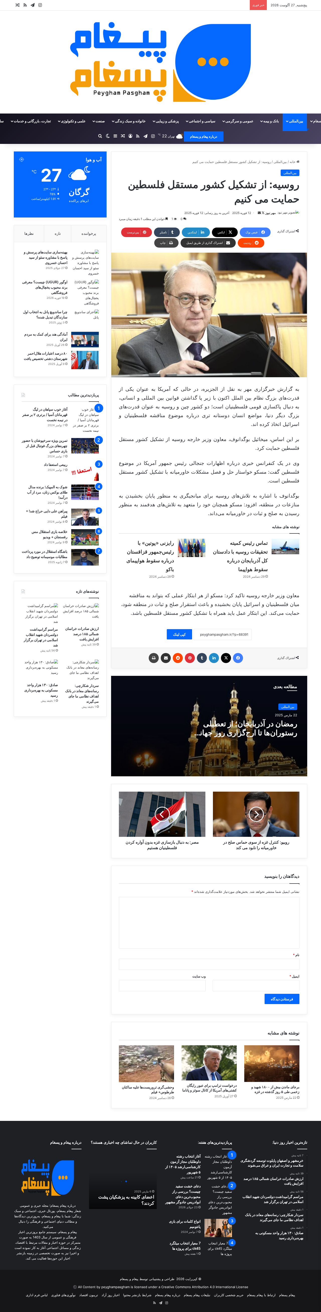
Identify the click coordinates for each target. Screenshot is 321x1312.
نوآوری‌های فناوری (63, 1295)
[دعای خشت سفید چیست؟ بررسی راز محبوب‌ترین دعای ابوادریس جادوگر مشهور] (218, 1199)
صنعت (100, 121)
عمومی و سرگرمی (239, 121)
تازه (58, 233)
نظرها (29, 233)
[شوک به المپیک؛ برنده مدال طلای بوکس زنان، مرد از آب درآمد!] (85, 492)
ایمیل (294, 976)
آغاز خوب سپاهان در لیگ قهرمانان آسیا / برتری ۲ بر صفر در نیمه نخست (44, 414)
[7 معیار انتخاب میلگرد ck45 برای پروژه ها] (218, 1250)
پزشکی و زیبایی (167, 121)
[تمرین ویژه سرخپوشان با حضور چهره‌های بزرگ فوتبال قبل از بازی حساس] (85, 446)
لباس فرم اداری (37, 1295)
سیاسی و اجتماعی (202, 121)
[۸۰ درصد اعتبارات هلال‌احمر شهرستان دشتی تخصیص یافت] (85, 360)
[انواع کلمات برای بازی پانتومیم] (218, 1228)
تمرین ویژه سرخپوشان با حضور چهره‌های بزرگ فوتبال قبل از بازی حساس (44, 445)
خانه (293, 162)
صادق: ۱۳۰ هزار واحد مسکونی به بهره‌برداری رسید (41, 690)
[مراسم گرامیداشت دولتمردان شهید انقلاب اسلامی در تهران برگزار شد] (40, 613)
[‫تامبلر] (202, 658)
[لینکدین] (214, 658)
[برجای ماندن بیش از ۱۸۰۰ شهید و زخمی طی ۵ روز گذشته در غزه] (271, 1063)
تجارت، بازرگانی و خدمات (32, 121)
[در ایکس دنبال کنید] (263, 213)
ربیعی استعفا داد (55, 464)
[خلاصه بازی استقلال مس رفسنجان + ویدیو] (85, 537)
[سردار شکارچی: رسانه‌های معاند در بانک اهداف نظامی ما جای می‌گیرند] (80, 670)
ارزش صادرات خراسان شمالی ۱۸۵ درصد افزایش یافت (82, 633)
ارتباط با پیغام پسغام (261, 1295)
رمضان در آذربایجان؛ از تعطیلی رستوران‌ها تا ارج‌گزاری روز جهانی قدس (245, 732)
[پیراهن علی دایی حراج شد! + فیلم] (85, 517)
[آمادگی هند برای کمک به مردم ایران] (85, 339)
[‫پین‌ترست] (190, 658)
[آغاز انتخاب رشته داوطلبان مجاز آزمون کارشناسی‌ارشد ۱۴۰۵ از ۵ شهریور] (218, 1167)
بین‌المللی (296, 121)
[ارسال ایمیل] (259, 213)
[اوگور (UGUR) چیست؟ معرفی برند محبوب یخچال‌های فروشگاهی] (85, 293)
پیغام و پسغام (129, 1279)
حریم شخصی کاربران (229, 1295)
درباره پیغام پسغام (167, 1295)
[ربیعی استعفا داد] (85, 471)
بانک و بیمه (271, 121)
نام (296, 955)
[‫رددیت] (178, 658)
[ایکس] (226, 658)
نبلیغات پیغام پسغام (197, 1295)
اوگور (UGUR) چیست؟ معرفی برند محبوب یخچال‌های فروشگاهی (44, 287)
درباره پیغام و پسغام (203, 136)
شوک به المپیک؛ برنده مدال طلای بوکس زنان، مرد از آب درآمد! (47, 492)
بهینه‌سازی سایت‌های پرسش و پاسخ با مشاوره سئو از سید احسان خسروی (45, 257)
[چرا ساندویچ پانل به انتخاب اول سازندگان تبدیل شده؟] (85, 318)
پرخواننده (89, 233)
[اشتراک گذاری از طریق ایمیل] (166, 658)
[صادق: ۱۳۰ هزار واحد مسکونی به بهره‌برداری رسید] (40, 670)
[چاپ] (154, 658)
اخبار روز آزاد (111, 1295)
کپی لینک (179, 634)
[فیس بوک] (238, 658)
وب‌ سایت (199, 976)
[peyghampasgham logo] (160, 62)
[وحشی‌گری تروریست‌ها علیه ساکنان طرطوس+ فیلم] (146, 1063)
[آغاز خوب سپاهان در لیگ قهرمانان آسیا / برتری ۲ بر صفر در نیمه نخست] (85, 420)
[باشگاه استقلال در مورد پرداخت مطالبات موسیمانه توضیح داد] (85, 557)
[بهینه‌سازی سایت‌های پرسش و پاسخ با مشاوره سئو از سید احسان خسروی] (85, 263)
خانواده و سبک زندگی (130, 121)
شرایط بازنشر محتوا (137, 1295)
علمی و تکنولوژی (73, 121)
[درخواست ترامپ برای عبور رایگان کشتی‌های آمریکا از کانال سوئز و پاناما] (209, 1062)
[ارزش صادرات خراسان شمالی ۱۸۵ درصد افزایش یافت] (80, 613)
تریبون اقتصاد (88, 1295)
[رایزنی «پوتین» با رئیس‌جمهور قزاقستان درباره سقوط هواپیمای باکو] (191, 548)
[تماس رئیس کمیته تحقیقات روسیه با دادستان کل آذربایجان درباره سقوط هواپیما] (285, 546)
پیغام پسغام (287, 1295)
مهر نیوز (270, 213)
